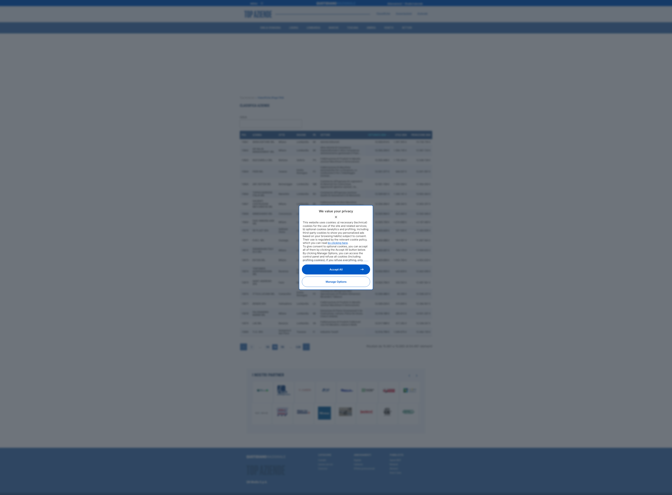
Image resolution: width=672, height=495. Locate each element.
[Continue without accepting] (336, 217)
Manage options (336, 281)
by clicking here (338, 243)
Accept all (336, 269)
